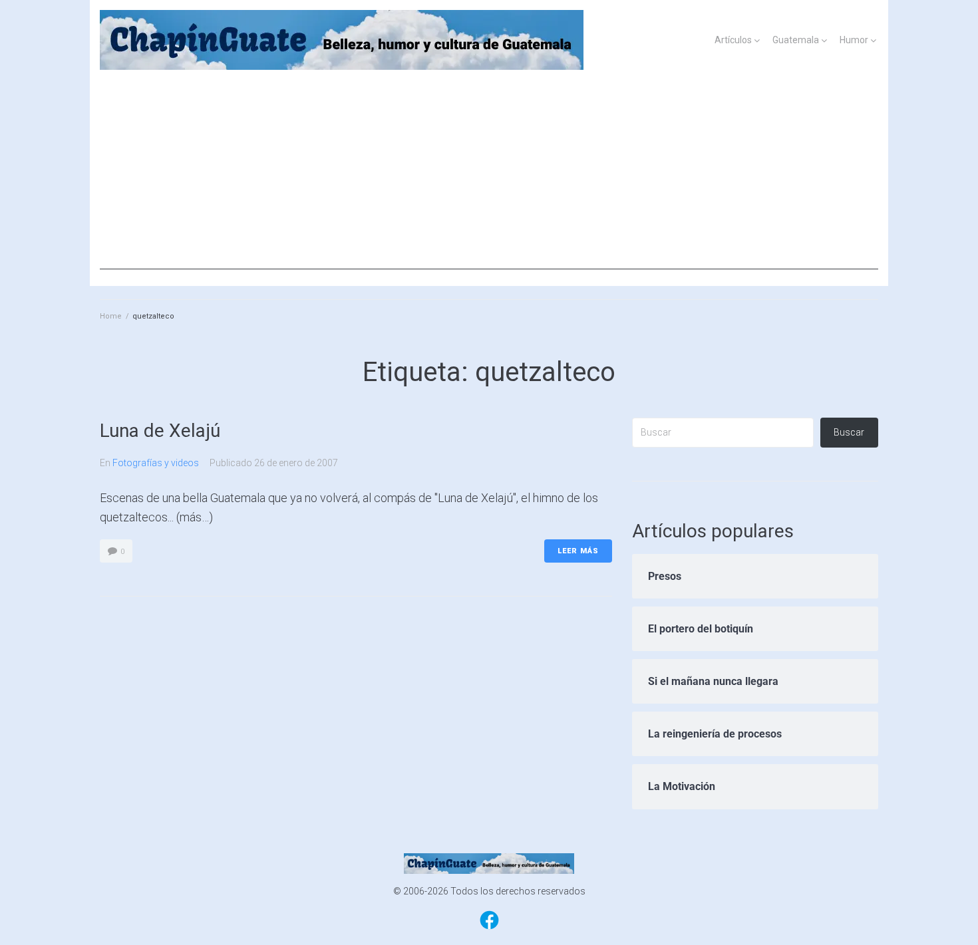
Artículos (733, 40)
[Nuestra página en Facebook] (489, 928)
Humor (854, 40)
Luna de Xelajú (160, 431)
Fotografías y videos (155, 463)
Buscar (849, 432)
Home (111, 316)
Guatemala (795, 40)
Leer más (578, 551)
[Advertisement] (489, 176)
